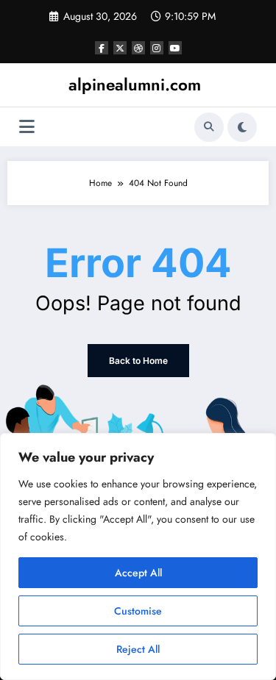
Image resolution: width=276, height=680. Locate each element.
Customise (138, 611)
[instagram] (156, 47)
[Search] (209, 127)
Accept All (138, 572)
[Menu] (26, 127)
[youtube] (175, 47)
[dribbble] (138, 47)
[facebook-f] (101, 47)
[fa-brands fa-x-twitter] (120, 47)
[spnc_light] (242, 127)
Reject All (138, 649)
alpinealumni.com (134, 84)
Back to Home (138, 360)
